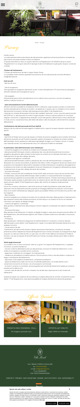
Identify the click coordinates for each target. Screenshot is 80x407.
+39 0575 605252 (41, 366)
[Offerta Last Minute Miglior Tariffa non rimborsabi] (22, 336)
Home (36, 42)
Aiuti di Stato (50, 378)
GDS (59, 378)
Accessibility (68, 378)
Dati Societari (29, 378)
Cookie (40, 378)
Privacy (42, 42)
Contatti (10, 378)
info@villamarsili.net (42, 369)
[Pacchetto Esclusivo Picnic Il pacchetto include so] (58, 336)
